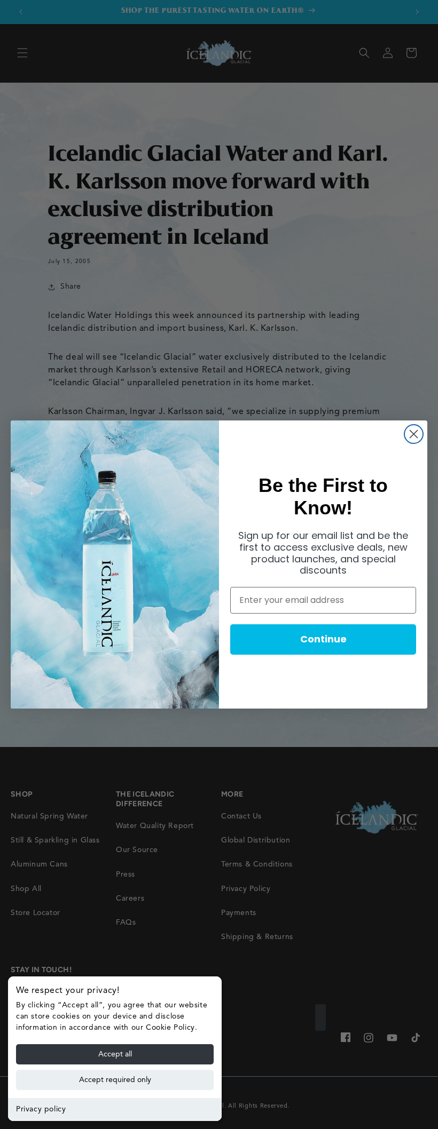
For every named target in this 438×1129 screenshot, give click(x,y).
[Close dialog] (413, 434)
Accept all (115, 1054)
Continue (323, 639)
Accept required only (115, 1080)
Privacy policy (41, 1109)
